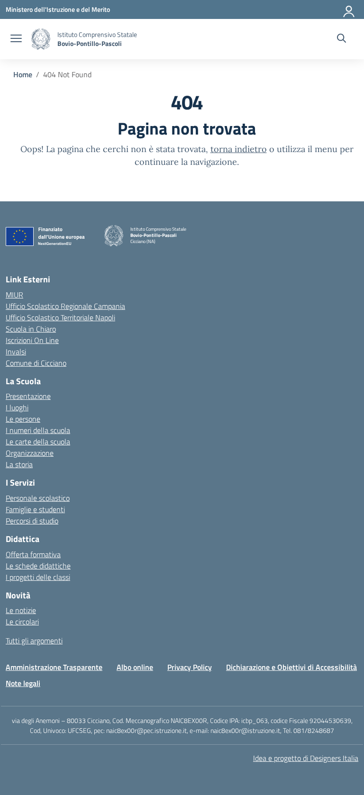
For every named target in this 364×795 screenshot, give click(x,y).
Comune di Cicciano (36, 363)
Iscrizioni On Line (32, 340)
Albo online (135, 667)
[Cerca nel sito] (341, 39)
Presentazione (28, 396)
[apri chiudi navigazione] (16, 39)
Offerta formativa (33, 554)
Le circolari (22, 621)
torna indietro (238, 149)
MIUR (14, 294)
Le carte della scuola (38, 441)
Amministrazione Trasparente (54, 667)
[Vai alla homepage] (40, 39)
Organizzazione (30, 453)
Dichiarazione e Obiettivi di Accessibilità (291, 667)
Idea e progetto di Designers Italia (305, 758)
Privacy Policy (189, 667)
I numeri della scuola (38, 430)
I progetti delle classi (38, 577)
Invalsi (16, 351)
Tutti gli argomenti (34, 640)
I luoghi (17, 407)
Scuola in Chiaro (31, 328)
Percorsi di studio (32, 520)
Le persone (23, 419)
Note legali (23, 683)
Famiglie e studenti (35, 509)
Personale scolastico (38, 498)
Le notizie (21, 610)
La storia (19, 464)
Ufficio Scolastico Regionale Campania (65, 306)
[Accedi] (349, 9)
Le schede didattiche (38, 565)
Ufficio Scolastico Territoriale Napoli (60, 317)
